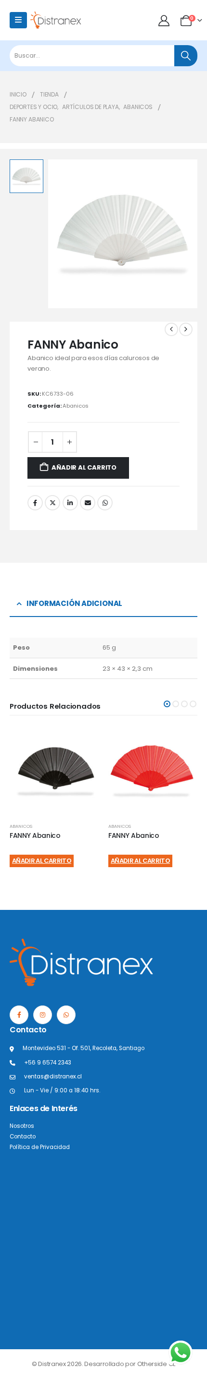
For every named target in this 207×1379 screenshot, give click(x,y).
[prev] (171, 329)
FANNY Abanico (35, 835)
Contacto (23, 1136)
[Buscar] (185, 55)
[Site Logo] (55, 20)
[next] (186, 329)
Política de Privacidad (40, 1147)
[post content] (54, 770)
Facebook (35, 502)
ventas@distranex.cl (53, 1076)
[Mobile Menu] (18, 20)
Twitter (52, 502)
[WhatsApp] (66, 1014)
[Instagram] (42, 1014)
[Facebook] (19, 1014)
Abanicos (76, 406)
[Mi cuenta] (164, 20)
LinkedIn (70, 502)
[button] (167, 704)
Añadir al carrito (84, 467)
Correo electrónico (87, 502)
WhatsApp (105, 502)
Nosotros (22, 1126)
